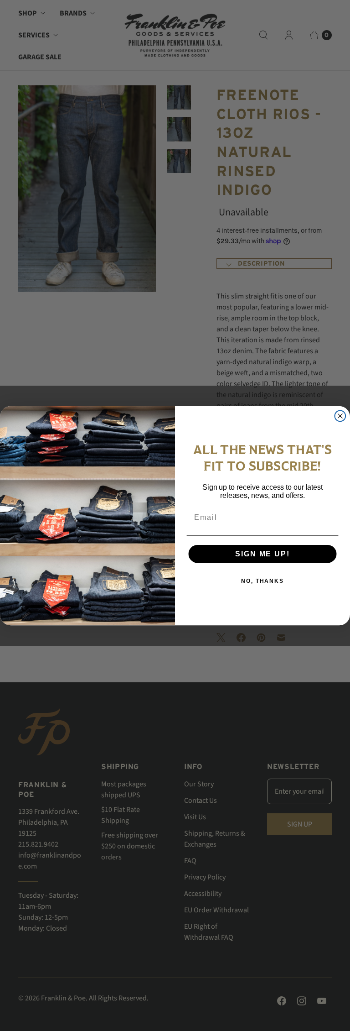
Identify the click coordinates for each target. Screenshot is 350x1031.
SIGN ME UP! (262, 553)
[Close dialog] (340, 415)
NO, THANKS (262, 580)
